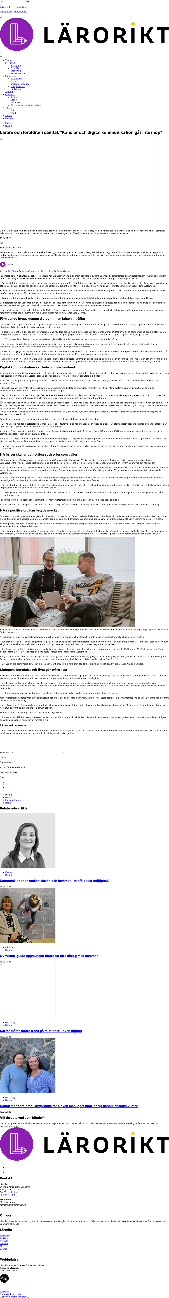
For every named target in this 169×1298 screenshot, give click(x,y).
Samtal (8, 123)
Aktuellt (4, 1241)
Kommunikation (13, 800)
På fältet (9, 947)
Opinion (4, 1243)
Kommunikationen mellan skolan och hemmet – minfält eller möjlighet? (55, 881)
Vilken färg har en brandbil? (14, 767)
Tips (2, 1246)
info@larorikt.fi (7, 1194)
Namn (4, 757)
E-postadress (7, 762)
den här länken (11, 271)
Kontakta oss (20, 11)
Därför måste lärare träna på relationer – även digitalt (41, 1031)
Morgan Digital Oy (20, 1296)
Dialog (8, 125)
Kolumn (9, 872)
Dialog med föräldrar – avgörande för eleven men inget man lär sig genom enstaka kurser (69, 1106)
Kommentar (6, 752)
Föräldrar (9, 797)
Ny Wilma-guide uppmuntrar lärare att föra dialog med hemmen (49, 956)
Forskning (10, 1022)
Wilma (8, 802)
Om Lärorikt (6, 11)
